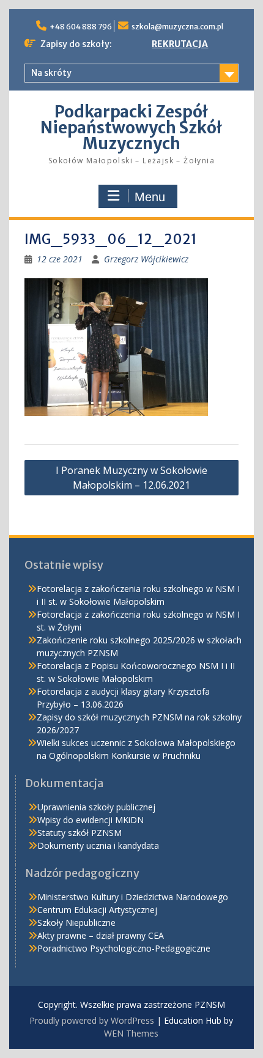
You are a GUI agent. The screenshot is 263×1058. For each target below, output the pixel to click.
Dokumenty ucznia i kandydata (98, 845)
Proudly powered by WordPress (91, 1020)
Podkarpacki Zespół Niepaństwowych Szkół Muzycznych (131, 128)
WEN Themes (131, 1033)
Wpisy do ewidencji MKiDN (90, 820)
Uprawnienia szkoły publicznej (96, 807)
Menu (150, 197)
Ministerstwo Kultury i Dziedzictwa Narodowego (132, 897)
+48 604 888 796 (81, 26)
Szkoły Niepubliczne (76, 922)
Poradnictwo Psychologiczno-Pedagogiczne (123, 948)
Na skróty (51, 72)
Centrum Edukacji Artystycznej (97, 910)
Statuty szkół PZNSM (79, 832)
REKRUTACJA (180, 44)
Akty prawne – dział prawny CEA (100, 935)
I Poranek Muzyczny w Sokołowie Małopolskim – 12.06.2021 (131, 478)
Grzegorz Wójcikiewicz (146, 259)
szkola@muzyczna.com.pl (177, 26)
